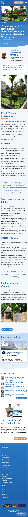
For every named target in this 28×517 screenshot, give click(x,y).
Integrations (4, 480)
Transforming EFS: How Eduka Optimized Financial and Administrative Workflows (13, 31)
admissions (19, 257)
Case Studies (5, 453)
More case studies (10, 337)
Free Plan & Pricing (6, 465)
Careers (4, 491)
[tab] (13, 365)
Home (3, 450)
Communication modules (7, 474)
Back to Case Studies (7, 329)
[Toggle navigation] (26, 2)
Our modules (5, 467)
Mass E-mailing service (7, 478)
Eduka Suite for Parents (7, 482)
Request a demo (18, 2)
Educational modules (6, 471)
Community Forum (6, 457)
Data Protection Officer (14, 511)
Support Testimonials (6, 455)
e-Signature (4, 476)
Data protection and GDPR (14, 510)
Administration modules (7, 469)
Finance (23, 208)
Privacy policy (14, 508)
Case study (3, 22)
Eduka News (4, 487)
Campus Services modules (7, 472)
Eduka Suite (4, 452)
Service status (5, 459)
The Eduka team (5, 489)
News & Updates (20, 398)
